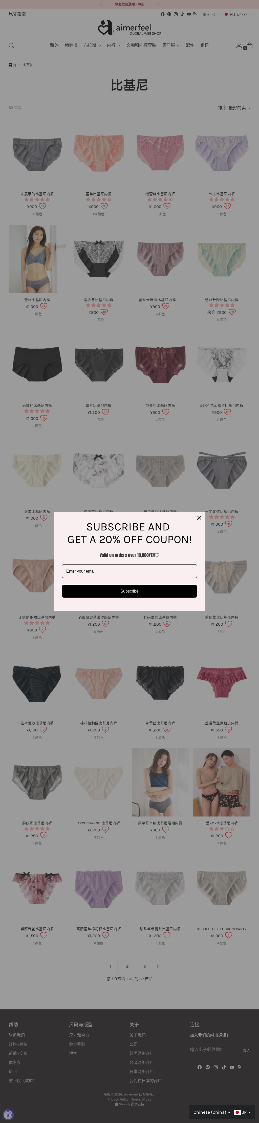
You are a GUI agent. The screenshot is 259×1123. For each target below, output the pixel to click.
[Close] (199, 518)
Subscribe (129, 591)
